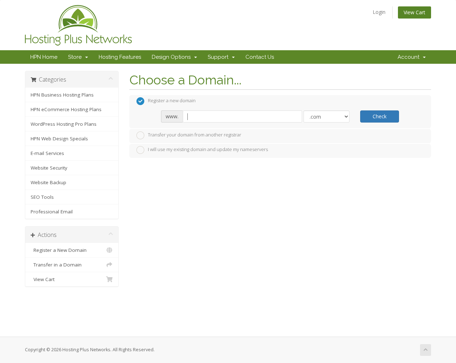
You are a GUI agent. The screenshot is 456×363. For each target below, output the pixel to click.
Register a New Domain (59, 250)
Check (380, 116)
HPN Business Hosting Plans (62, 95)
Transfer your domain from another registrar (194, 134)
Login (379, 12)
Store (76, 57)
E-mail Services (47, 153)
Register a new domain (172, 101)
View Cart (414, 12)
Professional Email (52, 211)
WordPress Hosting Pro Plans (64, 124)
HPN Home (43, 57)
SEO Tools (42, 197)
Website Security (49, 168)
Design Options (172, 57)
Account (410, 57)
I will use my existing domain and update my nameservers (208, 149)
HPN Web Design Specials (59, 138)
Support (219, 57)
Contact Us (259, 57)
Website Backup (48, 182)
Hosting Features (120, 57)
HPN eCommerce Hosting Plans (66, 109)
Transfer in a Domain (56, 264)
